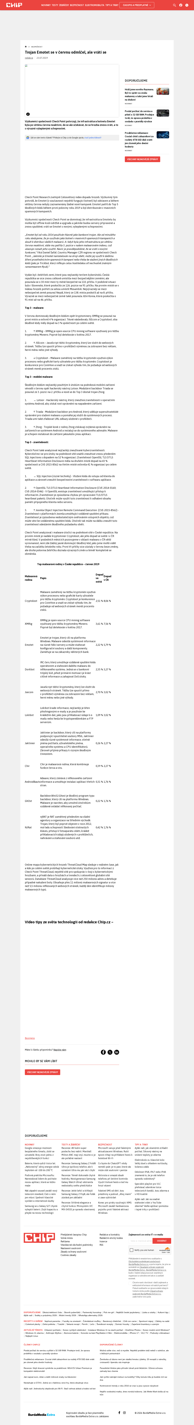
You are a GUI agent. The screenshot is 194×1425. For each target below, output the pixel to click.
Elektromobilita (94, 5)
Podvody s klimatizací (160, 1333)
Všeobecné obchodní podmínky (77, 1245)
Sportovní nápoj (146, 1321)
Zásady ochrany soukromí (73, 1251)
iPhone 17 (134, 1333)
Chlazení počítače (52, 1330)
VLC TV (144, 1333)
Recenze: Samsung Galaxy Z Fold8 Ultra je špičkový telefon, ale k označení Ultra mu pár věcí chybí (78, 1166)
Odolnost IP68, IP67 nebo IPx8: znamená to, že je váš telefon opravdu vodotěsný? (150, 1175)
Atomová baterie (71, 1333)
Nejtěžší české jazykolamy (128, 1312)
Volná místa (67, 1238)
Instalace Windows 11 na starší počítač (105, 1330)
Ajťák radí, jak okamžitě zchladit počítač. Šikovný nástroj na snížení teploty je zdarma (151, 1151)
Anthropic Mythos (53, 1333)
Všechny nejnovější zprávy (42, 1072)
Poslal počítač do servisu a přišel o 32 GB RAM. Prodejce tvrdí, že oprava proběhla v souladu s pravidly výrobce (139, 116)
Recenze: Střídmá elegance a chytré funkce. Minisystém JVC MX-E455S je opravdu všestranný (78, 1206)
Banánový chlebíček (112, 1321)
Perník (85, 1324)
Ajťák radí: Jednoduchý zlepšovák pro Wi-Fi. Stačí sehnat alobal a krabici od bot (59, 1388)
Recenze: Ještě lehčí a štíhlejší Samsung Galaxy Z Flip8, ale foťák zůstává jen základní (78, 1194)
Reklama (65, 1241)
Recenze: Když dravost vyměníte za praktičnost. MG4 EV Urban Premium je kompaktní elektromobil (58, 1369)
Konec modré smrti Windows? (156, 1330)
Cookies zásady (68, 1255)
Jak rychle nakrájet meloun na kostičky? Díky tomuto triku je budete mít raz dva (133, 1378)
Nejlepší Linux (31, 1336)
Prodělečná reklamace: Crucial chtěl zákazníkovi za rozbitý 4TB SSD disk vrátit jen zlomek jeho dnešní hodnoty (139, 140)
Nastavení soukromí (71, 1248)
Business (30, 1038)
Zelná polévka (48, 1324)
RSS (101, 1245)
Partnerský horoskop (92, 1312)
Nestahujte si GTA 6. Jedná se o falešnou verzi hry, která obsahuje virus (56, 1383)
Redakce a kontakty (110, 1234)
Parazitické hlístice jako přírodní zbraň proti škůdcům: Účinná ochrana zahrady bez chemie (131, 1369)
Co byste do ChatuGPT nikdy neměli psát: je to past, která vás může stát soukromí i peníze (114, 1166)
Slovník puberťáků (72, 1312)
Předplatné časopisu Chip (74, 1234)
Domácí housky (122, 1324)
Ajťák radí (28, 1315)
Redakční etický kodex (111, 1238)
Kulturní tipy (163, 1312)
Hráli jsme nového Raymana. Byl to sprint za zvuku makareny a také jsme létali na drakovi (139, 94)
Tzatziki (60, 1324)
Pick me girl (109, 1312)
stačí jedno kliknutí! (92, 138)
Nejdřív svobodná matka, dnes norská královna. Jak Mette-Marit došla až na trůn (134, 1393)
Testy (55, 5)
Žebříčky (64, 5)
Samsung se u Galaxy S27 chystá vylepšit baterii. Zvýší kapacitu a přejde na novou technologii (41, 1209)
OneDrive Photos (133, 1330)
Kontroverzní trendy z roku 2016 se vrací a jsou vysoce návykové (129, 1386)
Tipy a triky (111, 5)
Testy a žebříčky (70, 1144)
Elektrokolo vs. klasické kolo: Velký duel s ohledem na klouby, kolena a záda (151, 1163)
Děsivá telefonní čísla (52, 1312)
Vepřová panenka (52, 1321)
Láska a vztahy (149, 1312)
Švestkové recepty (105, 1324)
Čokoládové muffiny (92, 1321)
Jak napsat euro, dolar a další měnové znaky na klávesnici (50, 1377)
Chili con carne (130, 1321)
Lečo (92, 1324)
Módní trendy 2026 (67, 1315)
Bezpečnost (77, 5)
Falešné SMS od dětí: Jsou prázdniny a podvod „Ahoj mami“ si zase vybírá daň (115, 1194)
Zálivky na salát (162, 1321)
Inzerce (103, 1241)
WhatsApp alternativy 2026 (90, 1315)
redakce (29, 58)
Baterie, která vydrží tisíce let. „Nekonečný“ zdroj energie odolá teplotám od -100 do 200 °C (42, 1166)
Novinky (46, 5)
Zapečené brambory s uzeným (145, 1324)
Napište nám (59, 1049)
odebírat (162, 1241)
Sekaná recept (73, 1324)
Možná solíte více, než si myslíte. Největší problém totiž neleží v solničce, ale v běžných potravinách (134, 1352)
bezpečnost (105, 1144)
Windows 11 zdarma (34, 1333)
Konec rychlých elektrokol (74, 1330)
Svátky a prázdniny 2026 (46, 1315)
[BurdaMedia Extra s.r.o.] (39, 1238)
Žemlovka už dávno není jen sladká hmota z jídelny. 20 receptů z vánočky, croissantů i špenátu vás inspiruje (133, 1360)
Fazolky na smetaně (71, 1321)
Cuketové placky (32, 1324)
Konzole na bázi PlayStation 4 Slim (96, 1333)
